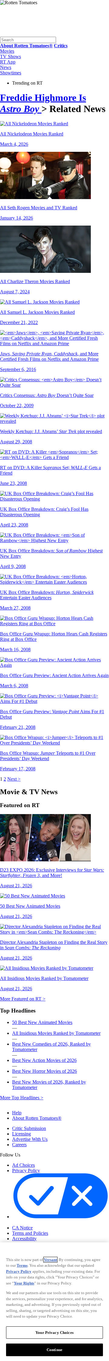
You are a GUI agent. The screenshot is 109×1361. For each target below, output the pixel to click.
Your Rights (24, 1283)
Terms (22, 1265)
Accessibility (24, 1238)
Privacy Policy (26, 1170)
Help (16, 1112)
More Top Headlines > (21, 1097)
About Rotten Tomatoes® (36, 1118)
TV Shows (10, 56)
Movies (7, 51)
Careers (19, 1144)
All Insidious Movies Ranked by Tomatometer (56, 1033)
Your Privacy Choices (37, 1222)
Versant (50, 1259)
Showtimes (10, 72)
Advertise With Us (30, 1139)
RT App (7, 61)
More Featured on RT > (22, 998)
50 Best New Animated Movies (42, 1022)
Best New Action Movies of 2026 (44, 1060)
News (5, 67)
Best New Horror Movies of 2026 (44, 1071)
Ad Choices (23, 1165)
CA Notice (22, 1227)
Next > (14, 779)
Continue (54, 1349)
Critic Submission (29, 1128)
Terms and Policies (30, 1233)
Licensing (21, 1133)
